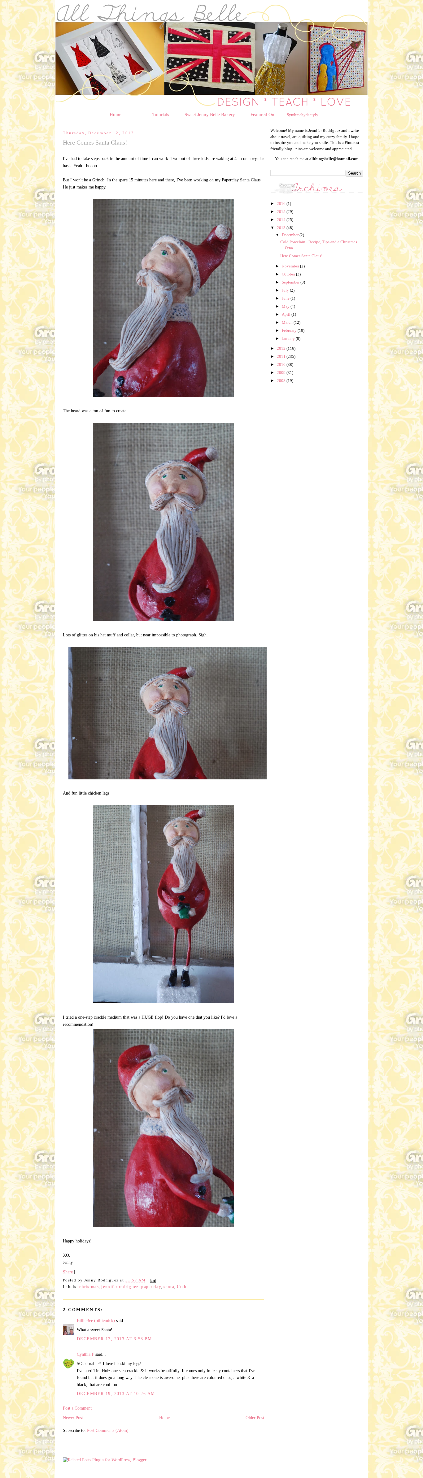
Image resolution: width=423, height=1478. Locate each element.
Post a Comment (77, 1408)
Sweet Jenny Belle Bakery (210, 114)
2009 (281, 372)
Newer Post (73, 1417)
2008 (281, 380)
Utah (181, 1287)
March (288, 322)
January (289, 338)
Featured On (262, 114)
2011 (281, 356)
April (286, 314)
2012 (281, 348)
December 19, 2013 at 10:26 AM (116, 1393)
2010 (281, 364)
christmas (89, 1287)
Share (68, 1271)
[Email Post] (152, 1280)
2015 (281, 211)
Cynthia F (85, 1354)
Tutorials (160, 114)
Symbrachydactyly (302, 114)
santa (169, 1287)
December (290, 234)
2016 (281, 203)
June (286, 298)
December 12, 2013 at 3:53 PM (114, 1338)
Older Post (255, 1417)
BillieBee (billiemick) (96, 1320)
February (290, 330)
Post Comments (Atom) (108, 1430)
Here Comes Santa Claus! (301, 256)
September (291, 282)
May (286, 306)
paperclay (151, 1287)
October (289, 274)
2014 (281, 219)
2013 (281, 227)
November (291, 266)
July (286, 290)
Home (115, 114)
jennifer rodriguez (119, 1287)
